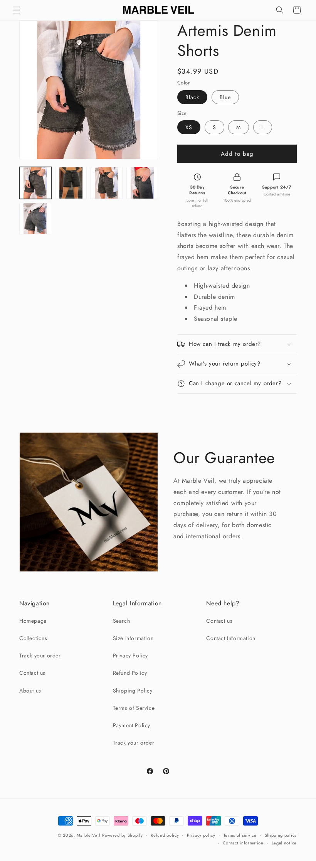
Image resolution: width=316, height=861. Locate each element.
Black (192, 97)
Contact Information (230, 638)
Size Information (133, 638)
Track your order (40, 655)
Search (121, 621)
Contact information (243, 843)
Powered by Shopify (122, 835)
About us (30, 690)
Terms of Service (134, 708)
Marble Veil (89, 835)
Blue (225, 97)
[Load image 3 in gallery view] (71, 183)
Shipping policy (281, 835)
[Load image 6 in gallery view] (35, 219)
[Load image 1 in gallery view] (35, 183)
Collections (33, 638)
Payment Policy (131, 725)
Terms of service (240, 835)
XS (188, 127)
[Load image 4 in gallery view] (107, 183)
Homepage (33, 621)
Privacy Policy (130, 655)
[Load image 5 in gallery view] (142, 183)
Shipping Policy (133, 690)
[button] (16, 10)
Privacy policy (201, 835)
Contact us (32, 673)
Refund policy (165, 835)
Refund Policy (130, 673)
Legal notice (284, 843)
